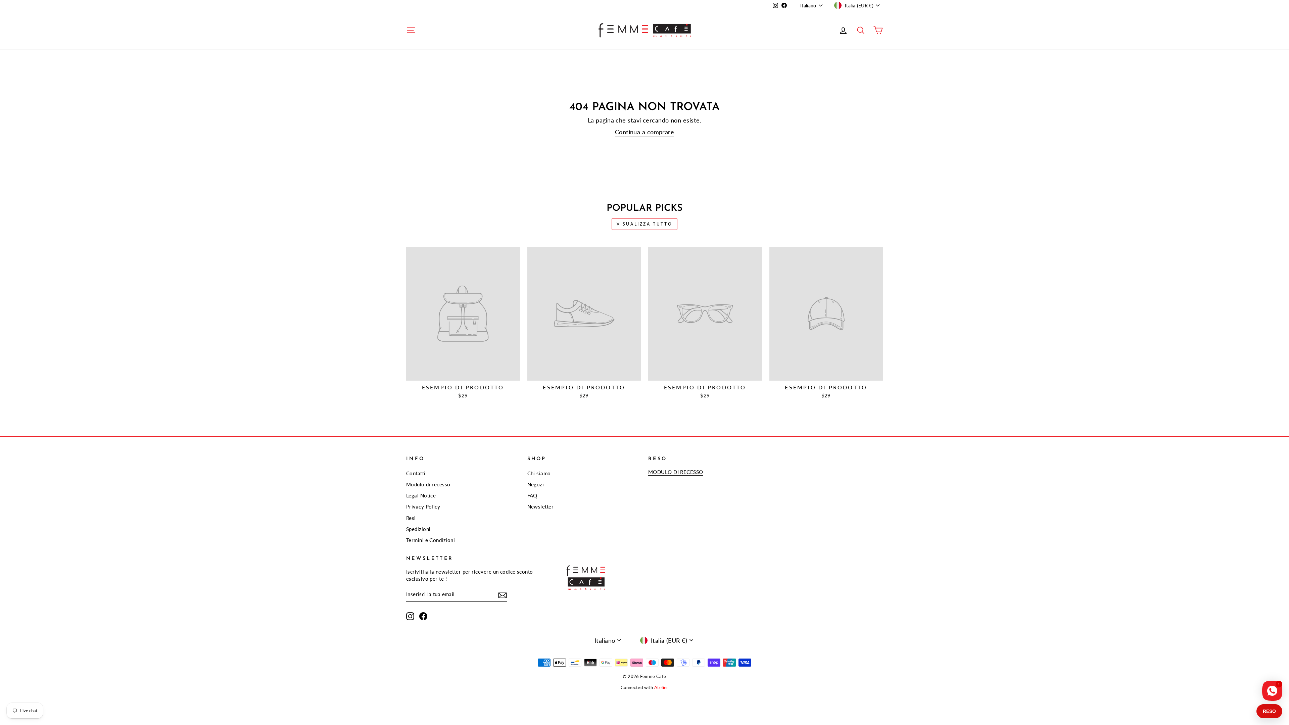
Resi (411, 518)
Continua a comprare (644, 132)
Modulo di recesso (428, 484)
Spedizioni (418, 529)
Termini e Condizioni (430, 540)
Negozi (535, 484)
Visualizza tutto (645, 224)
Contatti (416, 473)
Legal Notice (421, 495)
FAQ (532, 495)
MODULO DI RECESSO (675, 472)
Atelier (661, 687)
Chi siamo (539, 473)
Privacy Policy (423, 506)
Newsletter (540, 506)
